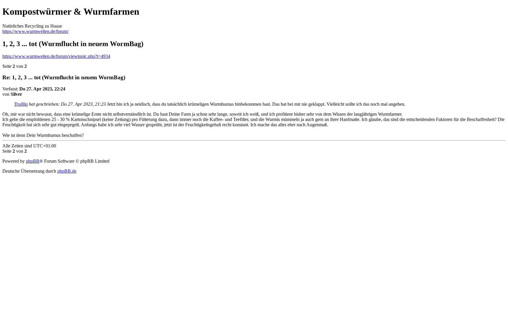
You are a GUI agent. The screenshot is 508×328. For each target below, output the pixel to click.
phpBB (32, 161)
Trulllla (21, 104)
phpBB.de (66, 171)
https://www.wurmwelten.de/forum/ (35, 31)
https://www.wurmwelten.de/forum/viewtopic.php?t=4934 (56, 56)
